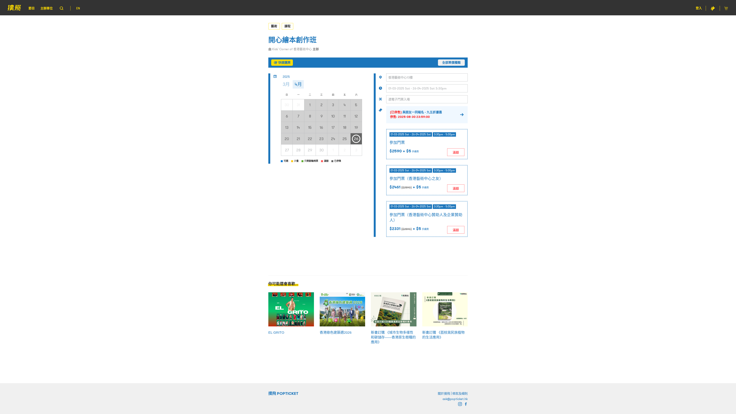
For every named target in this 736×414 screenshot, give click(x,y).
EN (78, 8)
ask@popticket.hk (455, 399)
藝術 (274, 26)
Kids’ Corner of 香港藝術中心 (292, 49)
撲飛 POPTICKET (283, 393)
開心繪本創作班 (292, 40)
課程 (287, 26)
